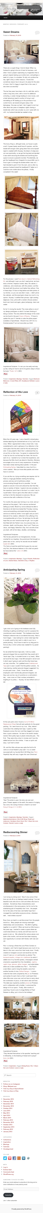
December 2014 (8, 1104)
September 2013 (8, 1127)
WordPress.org (8, 1174)
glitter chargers (22, 964)
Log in (5, 1167)
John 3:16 (20, 551)
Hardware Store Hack (17, 821)
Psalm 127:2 (14, 371)
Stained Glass (13, 561)
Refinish (32, 381)
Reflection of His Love (15, 391)
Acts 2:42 (6, 1058)
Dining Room (26, 1066)
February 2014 (8, 1120)
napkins (34, 962)
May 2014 (6, 1113)
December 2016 (8, 1099)
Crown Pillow (14, 381)
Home (5, 17)
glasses (14, 964)
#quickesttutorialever (10, 819)
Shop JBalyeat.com (10, 1086)
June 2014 (6, 1111)
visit (15, 955)
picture (27, 983)
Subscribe (8, 1195)
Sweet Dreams (11, 31)
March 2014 (7, 1118)
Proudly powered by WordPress (21, 1209)
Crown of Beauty (24, 316)
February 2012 (8, 1129)
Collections (7, 1140)
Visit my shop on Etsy (10, 1091)
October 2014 (7, 1108)
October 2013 (7, 1125)
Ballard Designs (24, 971)
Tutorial (11, 823)
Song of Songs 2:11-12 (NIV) (12, 807)
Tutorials (25, 379)
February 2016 (8, 1101)
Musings (19, 379)
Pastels (30, 559)
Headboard (25, 381)
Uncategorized (8, 1149)
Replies (32, 561)
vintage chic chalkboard (22, 957)
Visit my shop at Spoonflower (13, 1089)
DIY (20, 381)
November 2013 (8, 1122)
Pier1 (35, 752)
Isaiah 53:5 (7, 544)
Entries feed (7, 1170)
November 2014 (8, 1106)
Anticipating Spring (9, 467)
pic (29, 974)
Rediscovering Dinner (15, 832)
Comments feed (8, 1172)
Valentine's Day (23, 561)
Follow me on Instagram (11, 1084)
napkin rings (7, 964)
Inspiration (12, 379)
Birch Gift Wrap (22, 819)
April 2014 (6, 1115)
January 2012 (7, 1131)
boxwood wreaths (8, 957)
